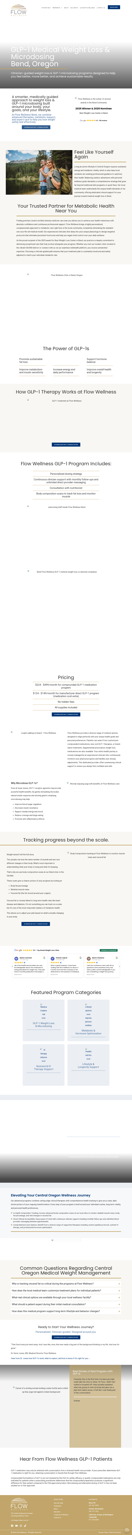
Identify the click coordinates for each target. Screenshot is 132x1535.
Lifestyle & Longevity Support (88, 1065)
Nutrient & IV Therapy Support (43, 1068)
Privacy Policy (103, 1532)
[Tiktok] (25, 1526)
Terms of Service (115, 1532)
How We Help (46, 8)
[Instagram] (21, 1526)
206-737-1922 (94, 1511)
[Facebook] (12, 1526)
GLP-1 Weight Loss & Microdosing (43, 1025)
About (66, 8)
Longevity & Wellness (87, 8)
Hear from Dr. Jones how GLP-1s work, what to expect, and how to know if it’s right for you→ (50, 1358)
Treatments (56, 8)
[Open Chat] (127, 1530)
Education (74, 8)
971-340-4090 (94, 1520)
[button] (119, 966)
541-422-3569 (94, 1505)
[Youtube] (16, 1526)
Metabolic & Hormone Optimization (88, 1032)
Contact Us (101, 8)
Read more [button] (18, 974)
